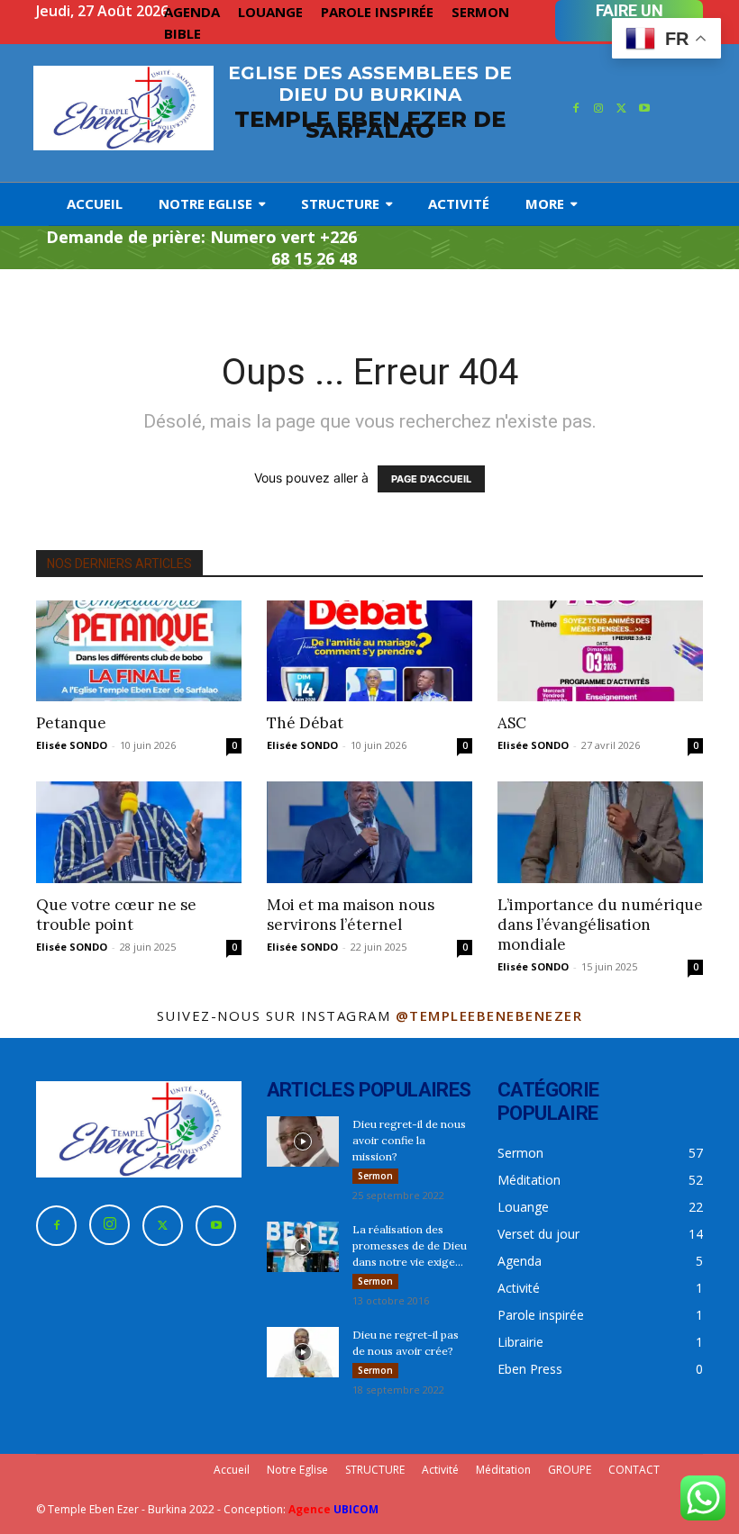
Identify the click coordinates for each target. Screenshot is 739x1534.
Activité (440, 1469)
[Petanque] (139, 651)
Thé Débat (305, 723)
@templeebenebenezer (489, 1015)
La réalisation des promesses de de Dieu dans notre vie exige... (409, 1245)
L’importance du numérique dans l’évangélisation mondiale (600, 924)
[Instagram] (598, 109)
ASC (511, 723)
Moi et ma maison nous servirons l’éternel (350, 914)
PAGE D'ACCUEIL (431, 479)
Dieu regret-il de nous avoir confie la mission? (409, 1140)
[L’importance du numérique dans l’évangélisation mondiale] (600, 832)
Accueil (232, 1469)
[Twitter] (622, 109)
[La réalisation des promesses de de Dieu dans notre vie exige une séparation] (303, 1247)
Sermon (375, 1175)
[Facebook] (576, 109)
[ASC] (600, 651)
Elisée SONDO (71, 745)
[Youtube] (645, 109)
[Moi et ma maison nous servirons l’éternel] (369, 832)
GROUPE (569, 1469)
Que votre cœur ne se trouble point (116, 914)
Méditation (503, 1469)
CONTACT (634, 1469)
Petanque (71, 723)
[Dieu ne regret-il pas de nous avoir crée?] (303, 1352)
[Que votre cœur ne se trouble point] (139, 832)
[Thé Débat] (369, 651)
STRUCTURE (375, 1469)
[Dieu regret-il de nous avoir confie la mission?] (303, 1141)
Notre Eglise (297, 1469)
